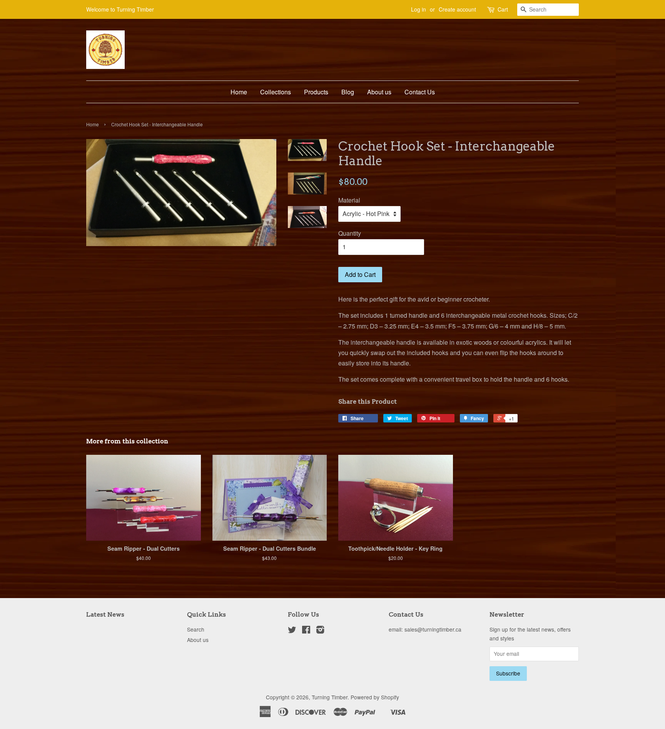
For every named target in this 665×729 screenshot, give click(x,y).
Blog (347, 91)
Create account (457, 9)
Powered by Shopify (375, 697)
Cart (503, 9)
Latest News (105, 614)
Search (195, 629)
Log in (418, 9)
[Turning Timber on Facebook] (306, 631)
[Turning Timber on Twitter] (292, 631)
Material (349, 200)
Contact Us (419, 91)
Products (316, 91)
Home (239, 91)
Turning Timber (330, 697)
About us (379, 91)
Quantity (349, 233)
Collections (275, 91)
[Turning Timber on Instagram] (320, 631)
